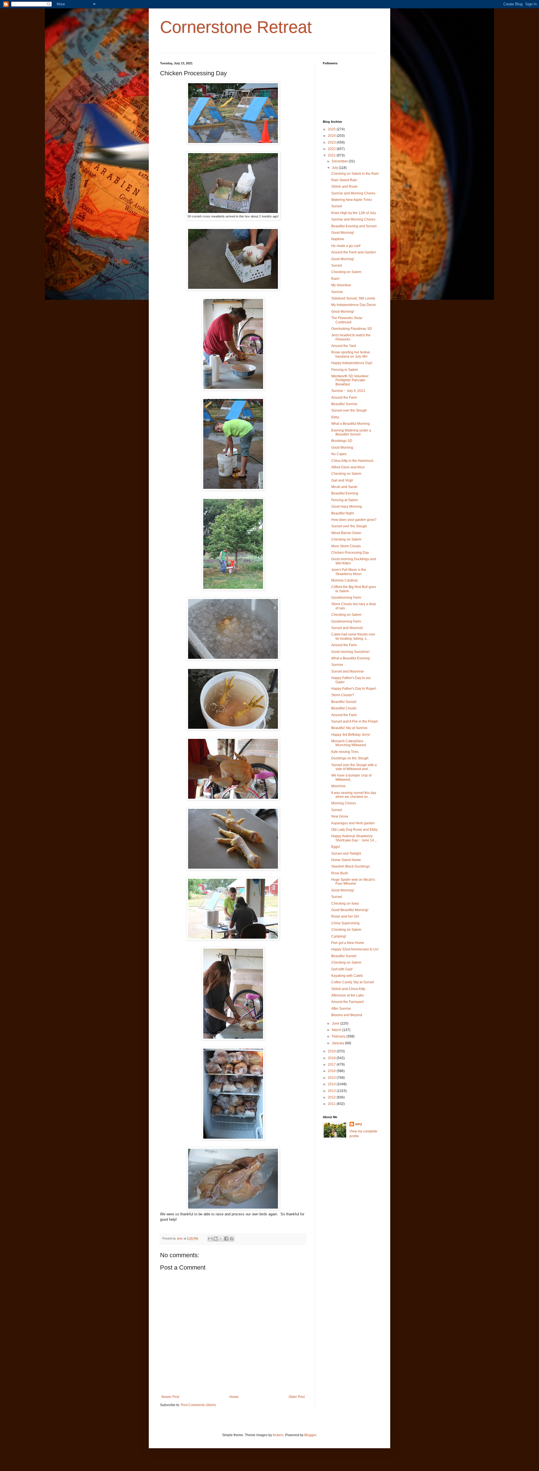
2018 (332, 1058)
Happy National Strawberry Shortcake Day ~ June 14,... (354, 838)
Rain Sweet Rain (344, 180)
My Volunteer (341, 285)
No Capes (339, 454)
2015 (332, 1078)
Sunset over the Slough (349, 410)
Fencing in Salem (344, 370)
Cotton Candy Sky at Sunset (352, 982)
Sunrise (337, 292)
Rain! (335, 279)
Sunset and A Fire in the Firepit (354, 721)
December (340, 161)
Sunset (336, 206)
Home (234, 1397)
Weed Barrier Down (346, 533)
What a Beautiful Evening (350, 658)
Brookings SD (341, 441)
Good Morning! (342, 233)
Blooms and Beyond (346, 1015)
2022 (332, 149)
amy (358, 1124)
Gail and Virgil (342, 480)
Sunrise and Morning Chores (353, 193)
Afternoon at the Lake (347, 995)
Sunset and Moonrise (347, 671)
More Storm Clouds (346, 546)
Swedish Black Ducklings (350, 866)
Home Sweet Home (346, 860)
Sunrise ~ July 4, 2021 (348, 391)
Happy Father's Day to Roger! (353, 689)
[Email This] (210, 1238)
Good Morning (342, 448)
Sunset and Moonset (347, 628)
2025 (332, 129)
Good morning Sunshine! (350, 652)
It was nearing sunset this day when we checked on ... (353, 795)
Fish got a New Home (347, 943)
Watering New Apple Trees (351, 200)
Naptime (337, 239)
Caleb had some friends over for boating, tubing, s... (353, 636)
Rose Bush (339, 873)
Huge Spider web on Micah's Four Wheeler (353, 882)
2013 (332, 1091)
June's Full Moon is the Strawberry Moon (348, 572)
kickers (278, 1435)
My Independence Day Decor (353, 305)
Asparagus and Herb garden (353, 823)
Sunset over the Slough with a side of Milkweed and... (354, 767)
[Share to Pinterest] (231, 1238)
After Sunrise (341, 1009)
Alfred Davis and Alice (348, 467)
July (335, 168)
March (337, 1030)
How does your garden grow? (353, 520)
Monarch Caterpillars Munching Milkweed (348, 743)
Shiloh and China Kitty (348, 989)
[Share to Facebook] (226, 1238)
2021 (332, 155)
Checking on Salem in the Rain (355, 174)
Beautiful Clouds (344, 708)
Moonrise (338, 786)
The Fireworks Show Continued (346, 320)
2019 (332, 1051)
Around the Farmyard (347, 1002)
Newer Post (170, 1397)
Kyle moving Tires (344, 752)
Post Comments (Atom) (198, 1405)
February (339, 1036)
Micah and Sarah (344, 487)
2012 (332, 1097)
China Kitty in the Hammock (352, 461)
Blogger (310, 1435)
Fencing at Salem (344, 500)
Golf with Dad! (342, 969)
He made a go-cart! (345, 246)
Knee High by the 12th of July (353, 213)
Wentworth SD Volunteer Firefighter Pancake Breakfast (350, 380)
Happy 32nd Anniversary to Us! (354, 949)
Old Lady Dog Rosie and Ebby (354, 830)
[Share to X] (221, 1238)
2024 (332, 136)
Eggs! (335, 847)
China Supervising (345, 923)
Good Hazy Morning (346, 507)
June (336, 1023)
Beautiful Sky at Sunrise (349, 728)
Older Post (297, 1397)
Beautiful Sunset (343, 702)
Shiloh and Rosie (344, 187)
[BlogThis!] (215, 1238)
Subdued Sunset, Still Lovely (353, 298)
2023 (332, 142)
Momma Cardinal (344, 580)
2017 (332, 1064)
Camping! (338, 936)
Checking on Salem (346, 272)
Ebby (335, 417)
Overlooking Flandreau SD (351, 329)
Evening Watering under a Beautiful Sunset (351, 432)
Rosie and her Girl (345, 916)
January (338, 1043)
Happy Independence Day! (351, 363)
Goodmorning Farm (346, 598)
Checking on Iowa (345, 903)
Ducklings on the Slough (350, 758)
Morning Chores (343, 803)
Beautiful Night (342, 513)
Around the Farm (344, 397)
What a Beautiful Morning (350, 424)
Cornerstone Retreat (236, 27)
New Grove (339, 816)
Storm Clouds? (342, 695)
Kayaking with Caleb (347, 976)
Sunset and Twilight (346, 853)
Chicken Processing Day (350, 553)
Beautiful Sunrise (344, 404)
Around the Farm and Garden (353, 252)
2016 (332, 1071)
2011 (332, 1104)
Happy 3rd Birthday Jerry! (350, 735)
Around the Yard (343, 346)
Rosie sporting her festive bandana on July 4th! (350, 354)
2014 (332, 1084)
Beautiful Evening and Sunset (353, 226)
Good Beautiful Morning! (349, 910)
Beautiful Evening (344, 493)
